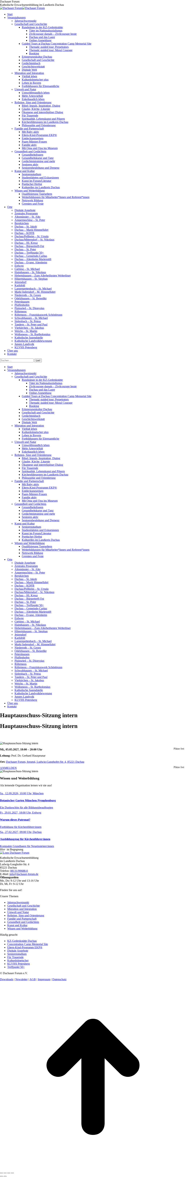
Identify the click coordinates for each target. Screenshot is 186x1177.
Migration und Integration (22, 908)
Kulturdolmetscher (18, 960)
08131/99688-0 (19, 870)
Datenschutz (59, 979)
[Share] (5, 1173)
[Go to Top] (93, 1168)
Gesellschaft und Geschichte (23, 905)
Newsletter (21, 979)
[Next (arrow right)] (5, 1176)
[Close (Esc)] (1, 1173)
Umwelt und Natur (18, 912)
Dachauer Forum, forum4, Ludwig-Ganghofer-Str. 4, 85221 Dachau (45, 761)
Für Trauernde (15, 957)
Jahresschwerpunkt (18, 902)
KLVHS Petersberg (18, 963)
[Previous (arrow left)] (1, 1176)
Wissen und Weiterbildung (22, 928)
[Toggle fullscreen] (8, 1173)
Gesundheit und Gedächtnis (23, 922)
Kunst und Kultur (17, 925)
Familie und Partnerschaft (22, 918)
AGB (32, 979)
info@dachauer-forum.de (23, 874)
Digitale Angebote (17, 950)
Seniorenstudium (17, 953)
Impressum (44, 979)
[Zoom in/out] (12, 1173)
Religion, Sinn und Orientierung (25, 915)
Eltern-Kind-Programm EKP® (24, 947)
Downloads (6, 979)
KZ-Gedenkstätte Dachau (22, 940)
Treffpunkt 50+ (16, 967)
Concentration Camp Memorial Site (27, 944)
